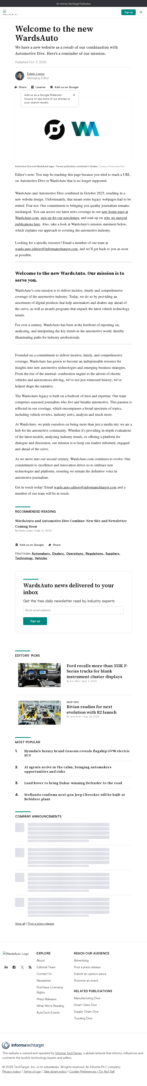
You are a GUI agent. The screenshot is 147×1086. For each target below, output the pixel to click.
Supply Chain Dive (86, 1011)
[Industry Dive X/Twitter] (22, 967)
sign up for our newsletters (60, 217)
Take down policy (55, 1071)
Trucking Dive (83, 1018)
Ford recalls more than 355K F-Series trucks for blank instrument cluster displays (97, 671)
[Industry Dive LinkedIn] (6, 967)
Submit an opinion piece (90, 974)
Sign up (128, 12)
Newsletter (44, 980)
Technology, (24, 558)
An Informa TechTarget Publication (73, 3)
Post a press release (41, 924)
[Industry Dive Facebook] (14, 967)
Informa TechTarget (68, 1053)
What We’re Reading (50, 1006)
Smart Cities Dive (85, 1005)
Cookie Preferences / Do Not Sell (91, 1071)
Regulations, (95, 553)
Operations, (75, 553)
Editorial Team (46, 967)
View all (20, 924)
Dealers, (58, 553)
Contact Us (44, 974)
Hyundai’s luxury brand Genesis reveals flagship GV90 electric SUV (77, 753)
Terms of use (32, 1071)
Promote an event (86, 980)
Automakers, (41, 553)
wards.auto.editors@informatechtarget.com (46, 248)
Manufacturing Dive (87, 998)
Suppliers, (112, 553)
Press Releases (46, 999)
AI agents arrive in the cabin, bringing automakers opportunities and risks (67, 769)
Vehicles (41, 558)
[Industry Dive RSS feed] (30, 967)
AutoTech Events (48, 1012)
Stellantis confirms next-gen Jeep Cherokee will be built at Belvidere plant (74, 796)
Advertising (81, 960)
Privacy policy (11, 1071)
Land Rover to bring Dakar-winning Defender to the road (73, 783)
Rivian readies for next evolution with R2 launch (92, 709)
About (41, 960)
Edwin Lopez (36, 74)
